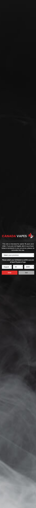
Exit (26, 273)
